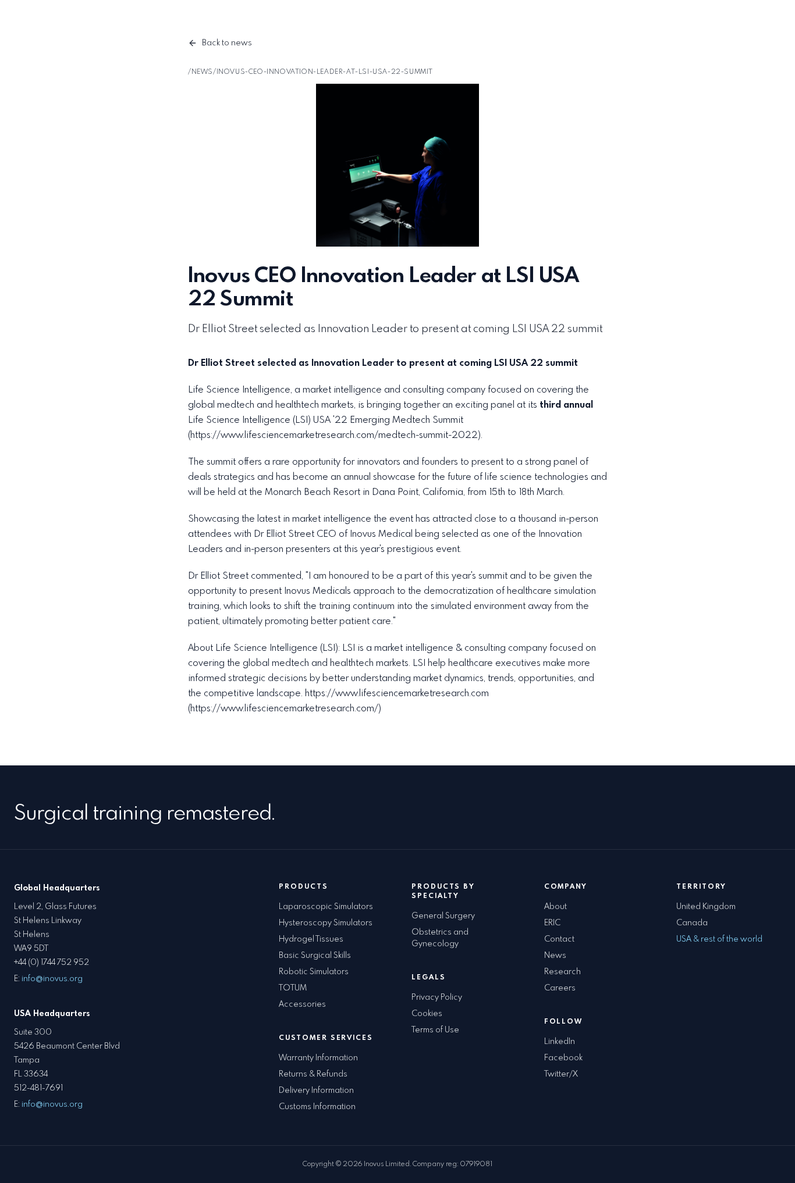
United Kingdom (706, 907)
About (555, 907)
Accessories (303, 23)
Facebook (563, 1058)
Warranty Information (318, 1058)
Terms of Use (435, 1030)
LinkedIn (559, 1042)
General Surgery (443, 916)
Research (562, 972)
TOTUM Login (573, 23)
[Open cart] (769, 23)
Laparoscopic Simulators (326, 907)
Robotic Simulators (314, 972)
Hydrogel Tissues (311, 939)
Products (238, 23)
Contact (515, 23)
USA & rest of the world (719, 939)
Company (407, 23)
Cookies (426, 1014)
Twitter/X (561, 1074)
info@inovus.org (52, 979)
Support (468, 23)
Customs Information (317, 1107)
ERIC (552, 923)
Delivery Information (316, 1090)
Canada (692, 923)
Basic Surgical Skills (315, 956)
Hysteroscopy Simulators (325, 923)
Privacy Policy (436, 997)
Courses (357, 23)
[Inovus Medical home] (39, 23)
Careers (560, 988)
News (555, 956)
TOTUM (293, 988)
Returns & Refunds (313, 1074)
